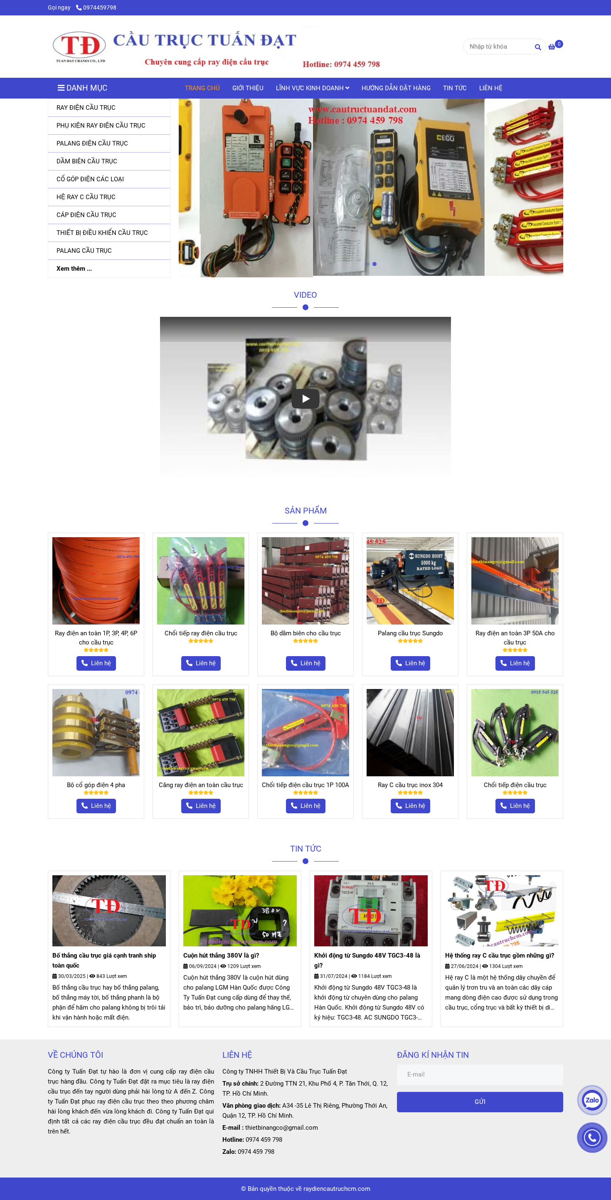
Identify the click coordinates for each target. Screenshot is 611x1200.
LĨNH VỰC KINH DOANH (310, 88)
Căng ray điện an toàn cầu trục (201, 785)
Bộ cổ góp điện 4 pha (96, 785)
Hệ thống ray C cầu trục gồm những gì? (499, 955)
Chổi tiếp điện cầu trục (515, 785)
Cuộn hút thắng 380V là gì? (221, 955)
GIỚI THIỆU (248, 88)
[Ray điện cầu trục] (96, 581)
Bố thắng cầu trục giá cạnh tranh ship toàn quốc (104, 960)
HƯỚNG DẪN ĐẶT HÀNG (396, 88)
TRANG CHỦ (202, 88)
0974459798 (99, 7)
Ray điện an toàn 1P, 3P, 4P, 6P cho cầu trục (96, 638)
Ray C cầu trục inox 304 (410, 785)
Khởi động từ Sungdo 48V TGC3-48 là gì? (367, 960)
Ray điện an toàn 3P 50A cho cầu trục (515, 638)
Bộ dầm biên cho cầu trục (306, 633)
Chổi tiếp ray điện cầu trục (201, 633)
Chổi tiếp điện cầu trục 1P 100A (305, 785)
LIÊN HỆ (491, 88)
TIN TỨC (455, 88)
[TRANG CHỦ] (214, 46)
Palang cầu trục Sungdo (410, 633)
